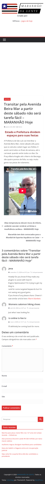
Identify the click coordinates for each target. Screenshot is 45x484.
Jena (11, 268)
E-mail (4, 386)
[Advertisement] (22, 65)
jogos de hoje (26, 21)
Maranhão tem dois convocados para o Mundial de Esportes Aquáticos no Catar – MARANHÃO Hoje (23, 237)
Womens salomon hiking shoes (24, 304)
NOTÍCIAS (7, 99)
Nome (4, 376)
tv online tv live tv (17, 318)
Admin (20, 127)
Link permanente (37, 272)
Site (3, 396)
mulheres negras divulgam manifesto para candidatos (22, 444)
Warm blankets (34, 298)
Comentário (7, 346)
